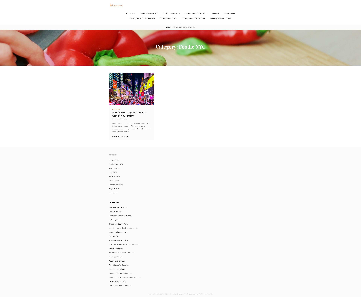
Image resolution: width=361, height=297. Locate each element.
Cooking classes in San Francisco (142, 18)
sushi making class (116, 269)
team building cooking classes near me (125, 277)
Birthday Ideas (115, 220)
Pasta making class (117, 261)
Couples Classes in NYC (118, 232)
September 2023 (116, 164)
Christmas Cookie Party (118, 224)
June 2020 (113, 193)
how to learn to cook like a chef (121, 253)
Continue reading (120, 137)
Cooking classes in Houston (220, 18)
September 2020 (116, 185)
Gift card (215, 13)
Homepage (130, 13)
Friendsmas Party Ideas (118, 240)
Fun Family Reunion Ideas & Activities (124, 244)
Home (168, 27)
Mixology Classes (116, 257)
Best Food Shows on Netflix (120, 216)
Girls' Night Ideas (116, 249)
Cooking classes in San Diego (196, 13)
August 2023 (114, 168)
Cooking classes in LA (171, 13)
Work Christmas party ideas (120, 286)
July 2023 (113, 172)
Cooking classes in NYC (149, 13)
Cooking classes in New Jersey (193, 18)
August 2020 (114, 189)
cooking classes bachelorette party (123, 228)
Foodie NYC (116, 109)
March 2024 (114, 160)
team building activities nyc (120, 273)
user (114, 119)
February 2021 (114, 176)
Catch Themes (207, 294)
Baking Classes (115, 212)
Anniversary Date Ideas (118, 207)
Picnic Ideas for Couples (119, 265)
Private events (229, 13)
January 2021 (114, 180)
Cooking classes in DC (168, 18)
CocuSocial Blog (167, 294)
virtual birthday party (117, 281)
